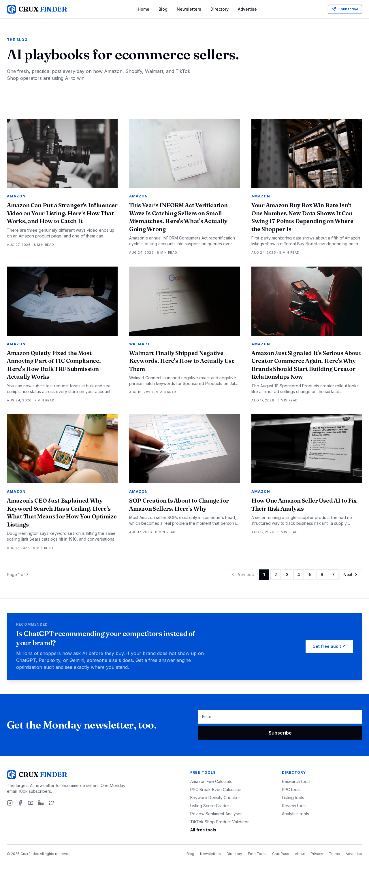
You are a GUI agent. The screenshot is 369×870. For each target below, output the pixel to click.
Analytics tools (295, 813)
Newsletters (189, 9)
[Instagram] (10, 803)
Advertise (247, 9)
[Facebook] (20, 803)
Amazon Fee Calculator (212, 781)
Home (143, 9)
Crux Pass (280, 854)
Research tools (296, 781)
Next (348, 574)
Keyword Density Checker (215, 797)
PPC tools (291, 789)
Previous (245, 574)
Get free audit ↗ (329, 646)
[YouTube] (30, 803)
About (300, 854)
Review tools (294, 805)
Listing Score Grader (209, 805)
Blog (163, 9)
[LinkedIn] (41, 803)
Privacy (317, 854)
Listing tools (293, 797)
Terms (334, 854)
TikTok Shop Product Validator (219, 821)
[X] (51, 803)
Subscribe (349, 9)
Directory (219, 9)
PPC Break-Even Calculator (216, 789)
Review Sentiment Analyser (216, 813)
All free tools (203, 829)
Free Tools (257, 854)
